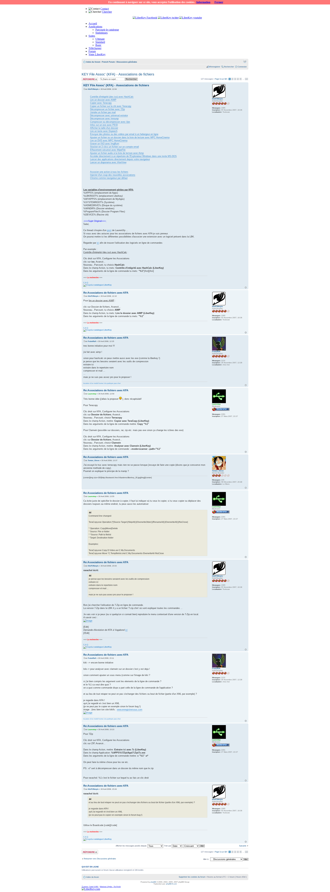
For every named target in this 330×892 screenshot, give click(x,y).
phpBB (153, 882)
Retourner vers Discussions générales (100, 859)
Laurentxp (92, 394)
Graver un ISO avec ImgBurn (104, 143)
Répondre (86, 78)
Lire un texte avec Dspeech (103, 131)
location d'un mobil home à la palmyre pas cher (102, 383)
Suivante (242, 846)
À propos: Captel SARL (90, 887)
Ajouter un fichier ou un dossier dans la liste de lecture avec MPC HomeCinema (129, 137)
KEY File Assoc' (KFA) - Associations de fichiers (118, 74)
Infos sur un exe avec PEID (104, 125)
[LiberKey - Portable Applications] (91, 889)
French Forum (108, 62)
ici (98, 243)
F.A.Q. (86, 283)
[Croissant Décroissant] (194, 846)
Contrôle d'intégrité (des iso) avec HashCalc (112, 96)
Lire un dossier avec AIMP (103, 99)
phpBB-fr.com (171, 884)
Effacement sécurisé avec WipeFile (107, 150)
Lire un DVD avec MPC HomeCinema (108, 140)
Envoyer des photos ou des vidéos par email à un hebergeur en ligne (124, 134)
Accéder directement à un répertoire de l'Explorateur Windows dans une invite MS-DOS (133, 156)
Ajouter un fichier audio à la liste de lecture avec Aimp (117, 153)
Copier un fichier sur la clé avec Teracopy (110, 106)
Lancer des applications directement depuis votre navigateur (120, 159)
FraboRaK (92, 341)
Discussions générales (127, 62)
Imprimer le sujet (245, 61)
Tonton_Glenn (93, 460)
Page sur (221, 79)
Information (203, 2)
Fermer (218, 2)
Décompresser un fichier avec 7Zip (107, 109)
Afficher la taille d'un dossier (104, 128)
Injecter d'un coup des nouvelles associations (112, 175)
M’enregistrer (214, 67)
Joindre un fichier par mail (103, 112)
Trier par (168, 846)
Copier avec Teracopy (101, 103)
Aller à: (206, 859)
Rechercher (229, 67)
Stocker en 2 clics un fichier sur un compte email (114, 146)
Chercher (107, 11)
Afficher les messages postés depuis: (131, 846)
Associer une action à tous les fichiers (109, 172)
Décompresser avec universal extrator (109, 115)
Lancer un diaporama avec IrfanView (108, 162)
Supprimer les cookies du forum (192, 877)
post (109, 230)
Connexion (242, 67)
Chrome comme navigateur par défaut (109, 178)
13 (246, 79)
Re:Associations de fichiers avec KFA (105, 292)
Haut (246, 287)
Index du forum (93, 62)
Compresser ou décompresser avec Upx (110, 122)
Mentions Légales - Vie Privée (110, 887)
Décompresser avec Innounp (104, 118)
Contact (104, 8)
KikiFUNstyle (93, 89)
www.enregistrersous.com (129, 709)
